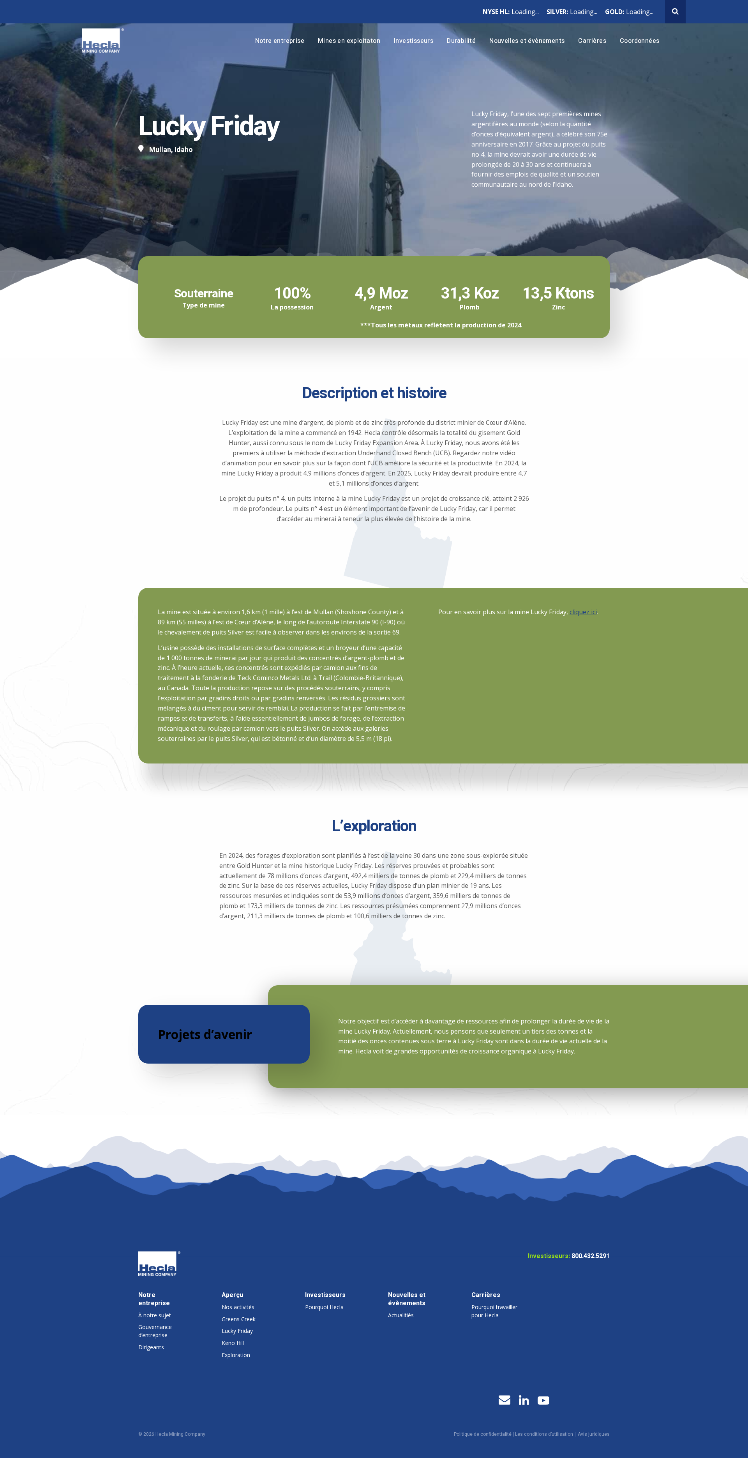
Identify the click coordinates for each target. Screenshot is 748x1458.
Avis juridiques (594, 1434)
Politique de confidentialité (483, 1434)
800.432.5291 (591, 1256)
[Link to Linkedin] (524, 1400)
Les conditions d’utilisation (544, 1434)
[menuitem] (279, 41)
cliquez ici (583, 612)
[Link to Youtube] (543, 1400)
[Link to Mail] (504, 1400)
